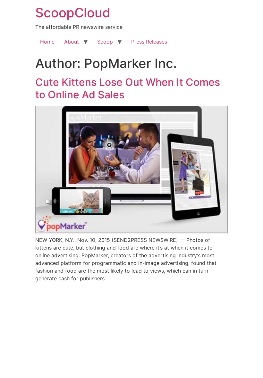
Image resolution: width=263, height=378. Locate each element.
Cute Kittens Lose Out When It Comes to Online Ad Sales (127, 88)
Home (47, 41)
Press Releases (149, 41)
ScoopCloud (72, 13)
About (71, 41)
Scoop (105, 41)
